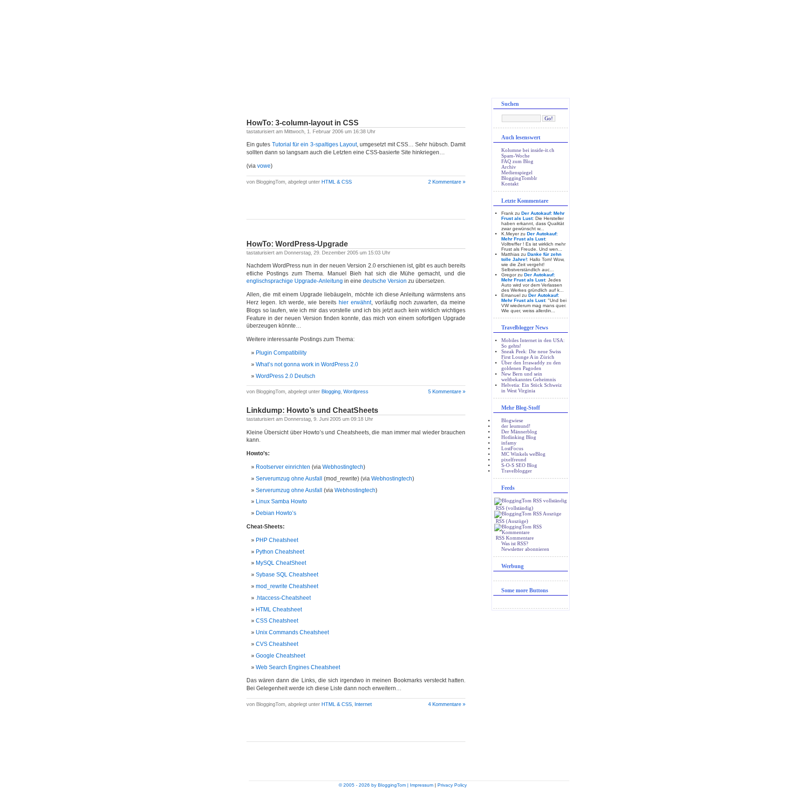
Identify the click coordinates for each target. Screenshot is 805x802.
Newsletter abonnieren (525, 549)
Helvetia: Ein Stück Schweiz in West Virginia (531, 387)
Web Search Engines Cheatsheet (298, 667)
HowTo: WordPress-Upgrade (297, 244)
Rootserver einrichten (283, 467)
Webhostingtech (342, 467)
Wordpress (355, 391)
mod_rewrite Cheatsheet (287, 586)
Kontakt (509, 183)
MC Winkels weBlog (523, 454)
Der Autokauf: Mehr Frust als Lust (529, 236)
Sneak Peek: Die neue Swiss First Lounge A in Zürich (531, 354)
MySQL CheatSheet (281, 563)
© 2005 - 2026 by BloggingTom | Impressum (386, 785)
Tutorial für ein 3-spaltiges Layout (314, 144)
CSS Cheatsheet (277, 620)
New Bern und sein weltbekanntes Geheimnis (528, 376)
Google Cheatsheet (280, 655)
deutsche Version (385, 281)
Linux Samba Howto (281, 501)
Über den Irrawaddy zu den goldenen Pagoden (531, 365)
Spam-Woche (515, 155)
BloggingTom (402, 51)
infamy (509, 443)
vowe (264, 166)
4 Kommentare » (446, 704)
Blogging (331, 391)
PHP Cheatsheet (277, 540)
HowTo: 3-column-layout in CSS (302, 123)
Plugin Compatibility (281, 353)
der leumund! (516, 426)
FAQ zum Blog (517, 161)
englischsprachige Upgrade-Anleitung (294, 281)
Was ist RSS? (514, 543)
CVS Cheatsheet (277, 644)
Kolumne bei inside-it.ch (527, 150)
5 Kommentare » (446, 391)
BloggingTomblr (519, 178)
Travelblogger (516, 470)
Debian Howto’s (276, 513)
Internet (363, 704)
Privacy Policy (452, 785)
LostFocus (512, 448)
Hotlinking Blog (518, 437)
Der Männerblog (519, 431)
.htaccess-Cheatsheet (283, 598)
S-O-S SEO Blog (519, 465)
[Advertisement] (356, 205)
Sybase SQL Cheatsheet (287, 574)
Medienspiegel (516, 172)
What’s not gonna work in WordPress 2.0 (307, 364)
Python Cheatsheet (280, 551)
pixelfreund (513, 459)
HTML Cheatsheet (279, 609)
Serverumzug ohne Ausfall (289, 478)
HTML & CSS (336, 182)
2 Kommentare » (446, 182)
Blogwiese (512, 420)
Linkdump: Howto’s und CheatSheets (312, 410)
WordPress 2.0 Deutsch (285, 376)
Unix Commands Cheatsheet (292, 632)
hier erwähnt (355, 302)
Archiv (508, 167)
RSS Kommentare (514, 538)
